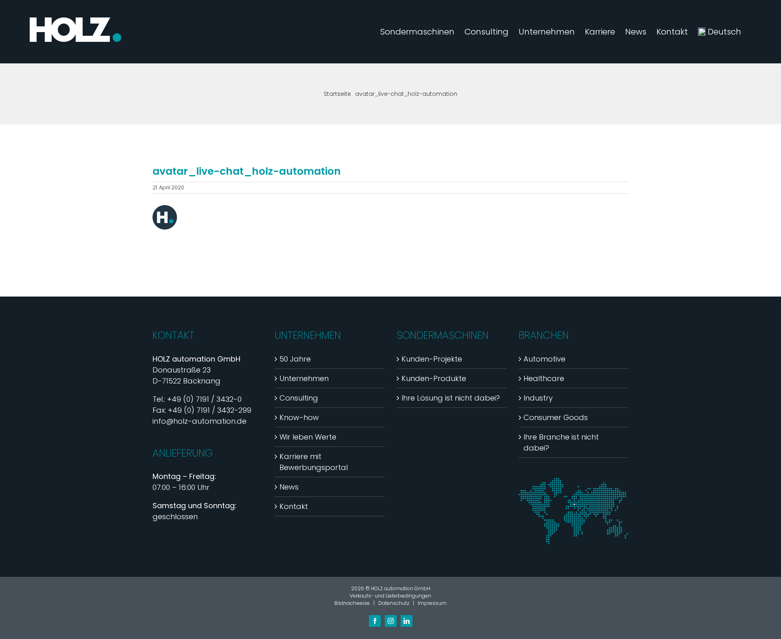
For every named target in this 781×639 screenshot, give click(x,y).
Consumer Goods (556, 417)
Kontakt (293, 506)
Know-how (299, 417)
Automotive (544, 359)
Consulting (298, 398)
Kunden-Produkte (433, 378)
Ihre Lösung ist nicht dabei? (450, 398)
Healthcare (544, 378)
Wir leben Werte (307, 437)
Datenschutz (393, 603)
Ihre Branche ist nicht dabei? (561, 442)
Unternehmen (304, 378)
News (289, 487)
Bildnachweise (352, 603)
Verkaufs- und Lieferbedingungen (390, 595)
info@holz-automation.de (200, 421)
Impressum (432, 603)
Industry (538, 398)
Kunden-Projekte (431, 359)
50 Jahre (295, 359)
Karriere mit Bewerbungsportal (313, 461)
